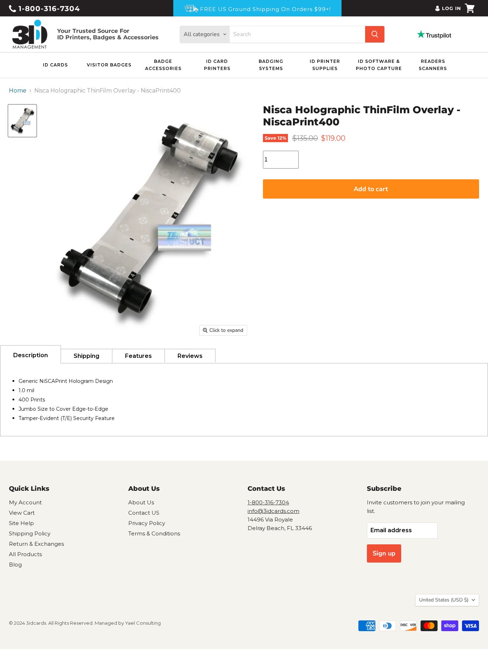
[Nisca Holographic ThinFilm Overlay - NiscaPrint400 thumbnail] (22, 120)
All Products (25, 554)
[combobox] (297, 34)
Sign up (384, 553)
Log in (451, 8)
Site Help (21, 523)
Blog (15, 564)
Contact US (143, 512)
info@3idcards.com (273, 511)
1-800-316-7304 (48, 8)
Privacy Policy (146, 523)
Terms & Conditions (154, 533)
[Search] (374, 34)
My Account (25, 502)
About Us (141, 502)
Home (17, 91)
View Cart (22, 512)
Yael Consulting (143, 623)
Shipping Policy (29, 533)
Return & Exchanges (36, 543)
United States (443, 599)
